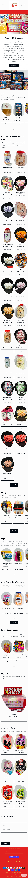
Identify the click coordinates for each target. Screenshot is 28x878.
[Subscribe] (21, 852)
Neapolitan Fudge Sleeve (18, 563)
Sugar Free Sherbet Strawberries (6, 655)
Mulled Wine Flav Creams (21, 448)
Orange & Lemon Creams (21, 422)
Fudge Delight (6, 515)
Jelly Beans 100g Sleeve (7, 750)
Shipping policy (10, 876)
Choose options (18, 124)
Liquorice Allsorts (20, 776)
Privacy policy (16, 874)
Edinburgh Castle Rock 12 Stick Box (7, 564)
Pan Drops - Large (7, 269)
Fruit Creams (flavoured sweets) (20, 193)
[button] (2, 5)
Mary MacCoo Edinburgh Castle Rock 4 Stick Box (18, 118)
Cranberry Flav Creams (7, 448)
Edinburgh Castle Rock (7, 167)
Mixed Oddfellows (7, 192)
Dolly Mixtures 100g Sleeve (20, 750)
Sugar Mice (14, 714)
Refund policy (9, 874)
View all (14, 485)
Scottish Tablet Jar (20, 167)
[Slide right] (17, 129)
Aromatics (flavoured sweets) (7, 244)
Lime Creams (20, 397)
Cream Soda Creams (7, 397)
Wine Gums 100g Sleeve (7, 801)
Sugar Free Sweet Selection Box (18, 655)
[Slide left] (11, 129)
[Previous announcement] (2, 12)
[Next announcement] (25, 12)
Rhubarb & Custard (6, 607)
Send (5, 843)
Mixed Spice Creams (7, 473)
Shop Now (14, 65)
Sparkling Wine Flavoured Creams (20, 372)
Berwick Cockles (20, 345)
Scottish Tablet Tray (7, 117)
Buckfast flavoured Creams (7, 422)
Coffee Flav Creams (7, 345)
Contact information (18, 876)
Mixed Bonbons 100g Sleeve (7, 776)
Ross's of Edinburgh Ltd (13, 872)
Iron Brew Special (18, 607)
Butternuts (21, 244)
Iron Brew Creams (7, 320)
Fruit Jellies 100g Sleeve (20, 801)
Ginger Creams (21, 320)
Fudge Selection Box (18, 515)
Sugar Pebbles (20, 269)
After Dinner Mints (7, 371)
